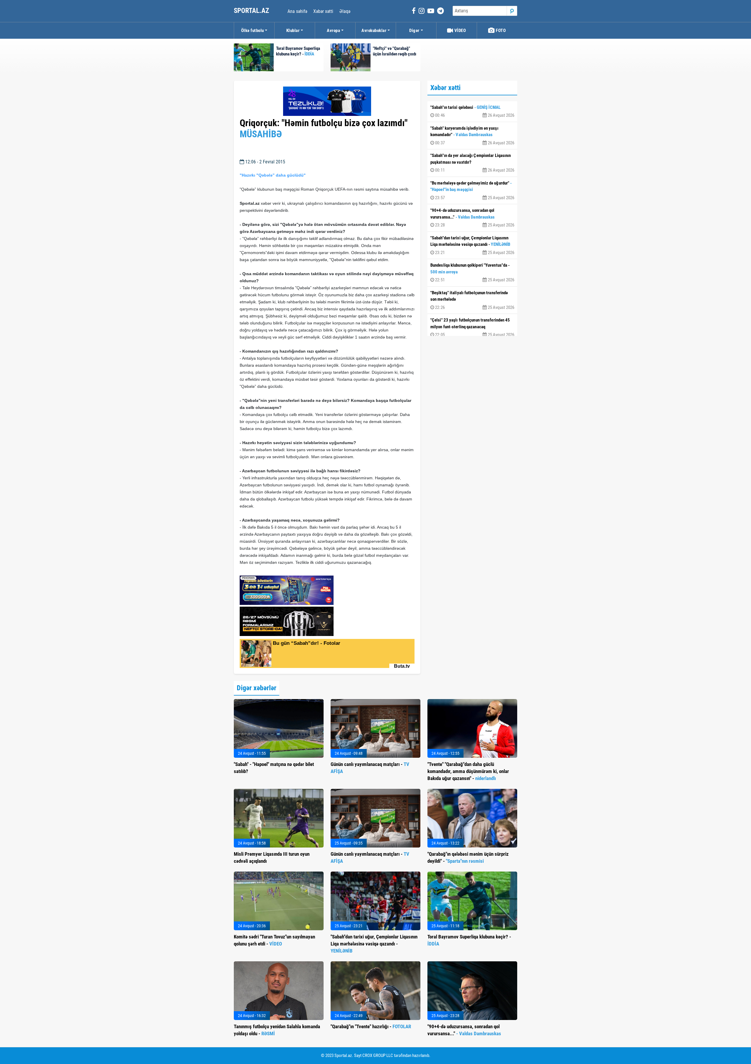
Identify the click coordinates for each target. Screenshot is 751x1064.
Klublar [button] (293, 30)
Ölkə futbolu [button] (252, 30)
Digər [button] (414, 30)
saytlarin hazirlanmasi (263, 569)
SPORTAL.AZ (252, 11)
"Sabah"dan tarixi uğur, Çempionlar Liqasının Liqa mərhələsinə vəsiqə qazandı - (472, 245)
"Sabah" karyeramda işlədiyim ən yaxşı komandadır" (472, 136)
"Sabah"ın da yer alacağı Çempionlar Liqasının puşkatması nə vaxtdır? (472, 163)
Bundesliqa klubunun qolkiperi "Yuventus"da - (472, 273)
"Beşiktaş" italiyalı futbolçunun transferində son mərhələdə (472, 300)
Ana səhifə (297, 11)
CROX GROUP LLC (377, 1055)
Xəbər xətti (323, 11)
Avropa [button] (333, 30)
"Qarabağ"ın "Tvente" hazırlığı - (371, 1026)
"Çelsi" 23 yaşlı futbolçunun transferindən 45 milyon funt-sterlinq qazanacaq (472, 327)
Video (459, 30)
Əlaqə (344, 11)
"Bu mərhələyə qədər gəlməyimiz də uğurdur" (472, 190)
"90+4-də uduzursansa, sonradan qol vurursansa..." (472, 218)
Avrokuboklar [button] (373, 30)
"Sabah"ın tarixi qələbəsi (472, 111)
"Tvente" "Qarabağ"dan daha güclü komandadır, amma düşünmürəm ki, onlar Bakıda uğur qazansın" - (468, 771)
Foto (500, 30)
